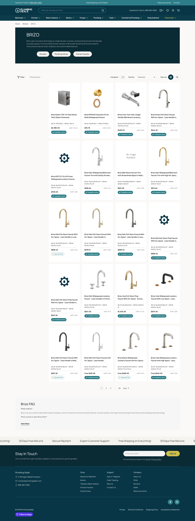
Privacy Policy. (156, 459)
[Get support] (161, 10)
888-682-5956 (36, 2)
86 (120, 388)
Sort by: (131, 77)
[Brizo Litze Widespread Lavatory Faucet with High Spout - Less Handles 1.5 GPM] (164, 341)
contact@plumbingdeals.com (29, 481)
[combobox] (72, 10)
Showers (42, 54)
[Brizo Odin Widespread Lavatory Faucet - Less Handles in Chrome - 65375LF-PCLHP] (97, 279)
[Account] (173, 10)
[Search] (102, 10)
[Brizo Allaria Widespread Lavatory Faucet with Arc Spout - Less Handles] (131, 341)
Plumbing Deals (27, 509)
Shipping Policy (152, 509)
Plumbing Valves (61, 54)
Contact (176, 2)
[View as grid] (170, 77)
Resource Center (164, 2)
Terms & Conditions (135, 509)
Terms (148, 459)
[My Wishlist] (167, 10)
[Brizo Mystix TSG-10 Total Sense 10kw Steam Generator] (64, 98)
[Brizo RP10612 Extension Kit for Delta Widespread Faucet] (97, 98)
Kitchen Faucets (82, 54)
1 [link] (101, 388)
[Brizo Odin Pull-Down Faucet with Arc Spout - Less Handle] (97, 341)
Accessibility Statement (170, 509)
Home (17, 24)
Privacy (122, 509)
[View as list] (177, 77)
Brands (25, 24)
